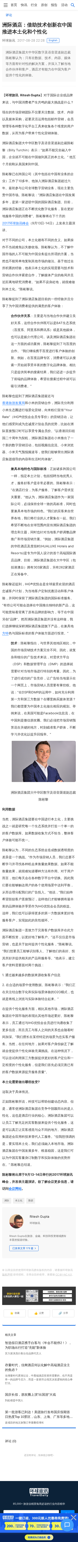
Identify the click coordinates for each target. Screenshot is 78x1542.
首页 (14, 5)
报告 (54, 5)
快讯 (24, 5)
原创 (44, 5)
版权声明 (7, 1274)
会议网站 (15, 1189)
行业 (34, 5)
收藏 (15, 1313)
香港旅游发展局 (13, 403)
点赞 (39, 1313)
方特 (5, 633)
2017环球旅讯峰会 (15, 223)
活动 (64, 5)
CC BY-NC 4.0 (63, 1274)
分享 (63, 1313)
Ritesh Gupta (39, 1217)
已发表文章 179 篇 (22, 1248)
